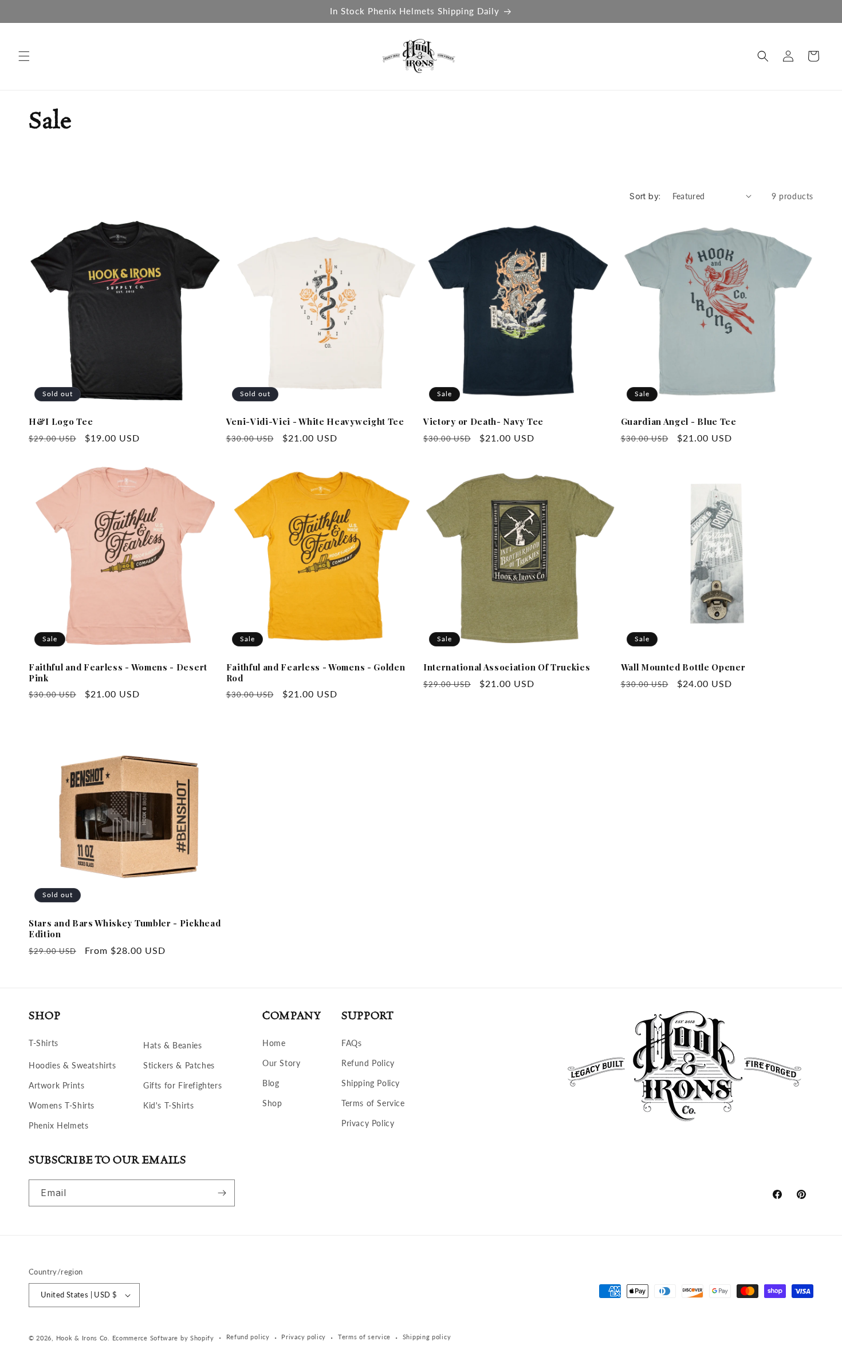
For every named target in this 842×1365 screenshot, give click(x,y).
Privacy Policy (367, 1124)
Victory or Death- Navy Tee (483, 421)
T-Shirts (43, 1043)
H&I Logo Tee (61, 421)
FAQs (351, 1043)
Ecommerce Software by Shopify (163, 1338)
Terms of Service (373, 1103)
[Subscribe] (221, 1192)
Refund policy (248, 1336)
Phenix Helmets (58, 1126)
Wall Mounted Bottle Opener (683, 667)
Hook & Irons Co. (83, 1338)
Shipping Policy (370, 1083)
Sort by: (644, 196)
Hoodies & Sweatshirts (72, 1065)
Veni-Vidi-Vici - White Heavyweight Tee (315, 421)
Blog (270, 1083)
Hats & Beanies (172, 1045)
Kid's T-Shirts (168, 1105)
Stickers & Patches (179, 1065)
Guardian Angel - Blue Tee (679, 421)
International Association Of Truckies (507, 667)
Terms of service (364, 1336)
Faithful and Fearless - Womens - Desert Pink (118, 673)
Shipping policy (427, 1336)
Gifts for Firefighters (182, 1085)
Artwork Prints (56, 1085)
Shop (272, 1103)
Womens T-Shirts (62, 1105)
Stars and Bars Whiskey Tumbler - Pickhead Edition (125, 929)
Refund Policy (368, 1063)
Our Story (281, 1063)
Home (273, 1043)
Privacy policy (303, 1336)
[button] (24, 56)
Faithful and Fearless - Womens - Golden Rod (316, 673)
